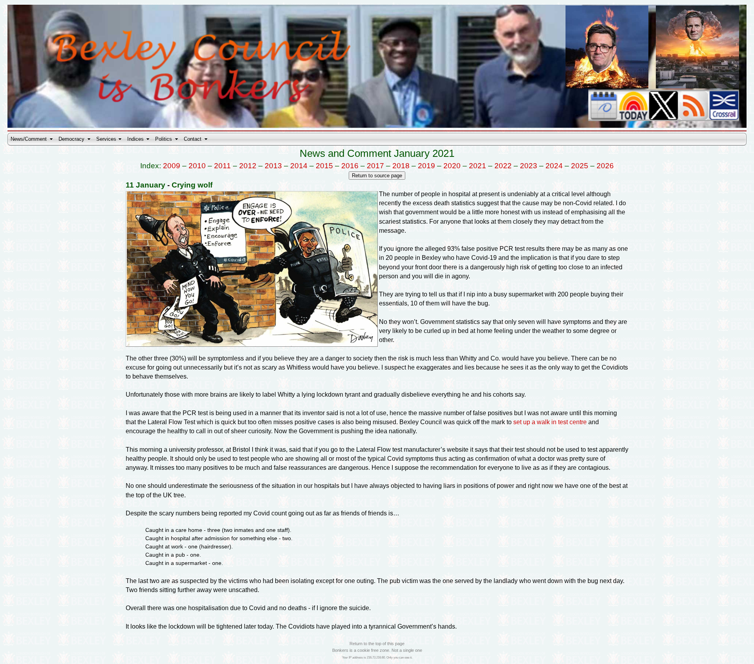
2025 (579, 166)
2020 (452, 166)
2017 (375, 166)
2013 (273, 166)
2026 (605, 166)
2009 (171, 166)
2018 (401, 166)
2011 (222, 166)
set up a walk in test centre (550, 422)
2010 (197, 166)
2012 (247, 166)
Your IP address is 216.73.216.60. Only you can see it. (377, 657)
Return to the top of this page (377, 643)
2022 (503, 166)
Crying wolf (192, 185)
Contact (192, 139)
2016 (350, 166)
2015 (324, 166)
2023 (528, 166)
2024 (554, 166)
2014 (298, 166)
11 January (145, 185)
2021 (477, 166)
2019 (426, 166)
